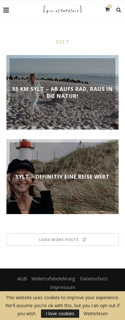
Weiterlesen (96, 313)
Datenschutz (94, 278)
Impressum (62, 287)
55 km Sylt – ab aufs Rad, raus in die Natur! (62, 92)
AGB (22, 278)
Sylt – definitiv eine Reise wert (62, 176)
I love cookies (60, 313)
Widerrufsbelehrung (53, 278)
